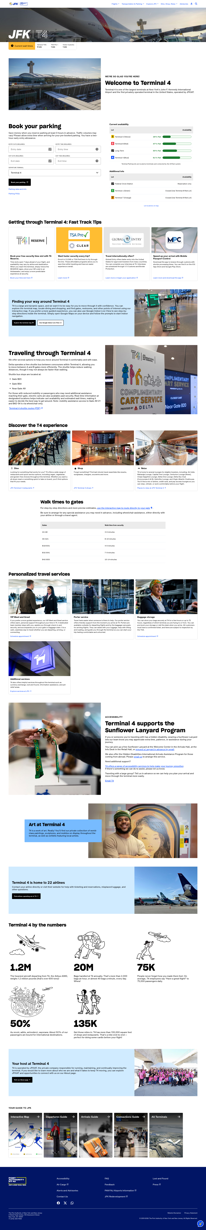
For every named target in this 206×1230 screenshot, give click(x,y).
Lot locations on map (151, 206)
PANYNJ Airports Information (119, 1190)
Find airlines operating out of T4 (25, 896)
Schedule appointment (19, 636)
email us (138, 756)
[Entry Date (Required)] (50, 149)
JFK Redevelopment (115, 1196)
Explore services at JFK (19, 691)
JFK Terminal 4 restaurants (21, 488)
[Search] (196, 4)
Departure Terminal (16, 167)
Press (155, 1184)
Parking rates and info (18, 189)
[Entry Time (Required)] (97, 149)
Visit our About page (21, 1080)
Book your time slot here (20, 278)
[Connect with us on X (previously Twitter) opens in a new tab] (65, 1203)
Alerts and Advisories (67, 1190)
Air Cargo (61, 1184)
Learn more (62, 278)
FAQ (107, 1178)
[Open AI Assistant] (200, 1224)
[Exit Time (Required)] (97, 161)
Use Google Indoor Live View (49, 323)
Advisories (184, 4)
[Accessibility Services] (191, 4)
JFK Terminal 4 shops (82, 488)
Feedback (110, 1184)
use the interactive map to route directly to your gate (125, 507)
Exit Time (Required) (63, 156)
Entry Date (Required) (17, 144)
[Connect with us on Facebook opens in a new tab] (58, 1203)
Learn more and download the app (167, 278)
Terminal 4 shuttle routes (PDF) (26, 408)
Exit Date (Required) (16, 156)
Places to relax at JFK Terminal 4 (150, 488)
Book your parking (18, 182)
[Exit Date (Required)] (50, 161)
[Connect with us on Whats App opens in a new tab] (72, 1203)
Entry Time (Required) (63, 144)
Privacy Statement (190, 1213)
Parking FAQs (14, 193)
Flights (114, 4)
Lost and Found (160, 1178)
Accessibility (63, 1178)
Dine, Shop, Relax (168, 4)
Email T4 (109, 780)
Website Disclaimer (174, 1213)
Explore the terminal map (23, 323)
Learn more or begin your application (121, 278)
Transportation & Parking (132, 4)
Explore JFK (151, 4)
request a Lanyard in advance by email (155, 749)
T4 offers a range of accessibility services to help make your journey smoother (144, 766)
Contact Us (62, 1196)
